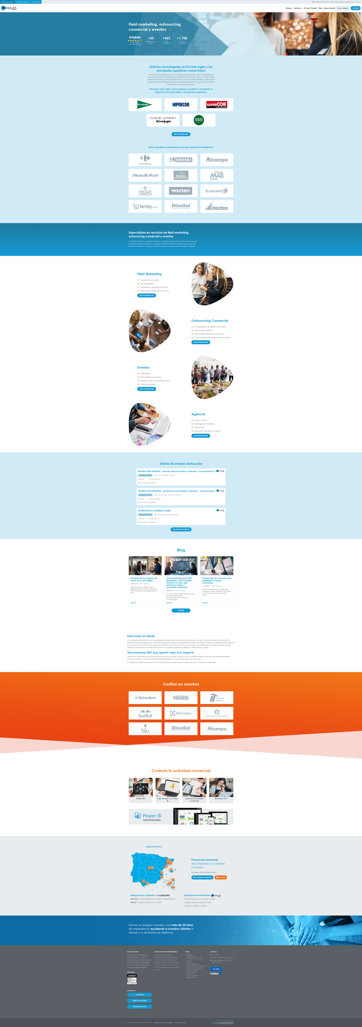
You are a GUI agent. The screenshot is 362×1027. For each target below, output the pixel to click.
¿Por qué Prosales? (310, 8)
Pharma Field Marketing (194, 968)
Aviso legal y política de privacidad (162, 1022)
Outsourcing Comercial (194, 958)
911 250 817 (216, 954)
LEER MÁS (133, 603)
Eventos (189, 960)
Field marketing (144, 583)
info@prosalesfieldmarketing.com (343, 2)
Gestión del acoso (139, 1006)
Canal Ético (139, 995)
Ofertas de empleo (7, 2)
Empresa (289, 8)
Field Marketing (192, 956)
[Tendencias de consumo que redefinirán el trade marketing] (216, 565)
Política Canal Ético (140, 1001)
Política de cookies (180, 1022)
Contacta (221, 877)
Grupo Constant (329, 8)
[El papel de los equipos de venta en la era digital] (145, 565)
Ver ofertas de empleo (181, 529)
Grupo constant (192, 971)
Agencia (190, 962)
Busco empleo (343, 8)
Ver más (181, 610)
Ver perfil (216, 969)
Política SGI (190, 973)
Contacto (355, 8)
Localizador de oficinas (321, 2)
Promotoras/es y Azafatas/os (196, 966)
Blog (320, 8)
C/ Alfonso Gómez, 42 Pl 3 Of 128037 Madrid (222, 961)
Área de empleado (22, 2)
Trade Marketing (216, 586)
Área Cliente (36, 2)
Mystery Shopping (192, 964)
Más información (181, 134)
